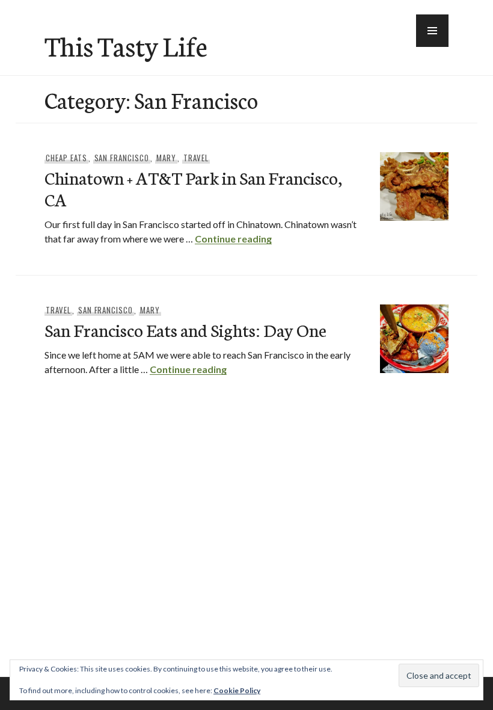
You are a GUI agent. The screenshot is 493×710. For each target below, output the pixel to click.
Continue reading (233, 238)
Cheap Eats (66, 158)
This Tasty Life (125, 45)
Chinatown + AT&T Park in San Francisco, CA (193, 188)
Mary (166, 158)
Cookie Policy (236, 690)
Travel (196, 158)
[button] (432, 30)
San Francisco (122, 158)
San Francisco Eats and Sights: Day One (185, 329)
